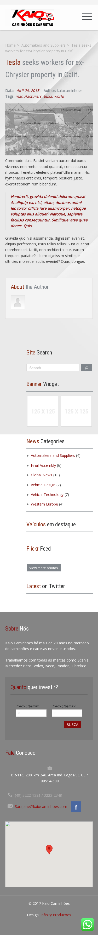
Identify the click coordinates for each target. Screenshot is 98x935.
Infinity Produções (56, 914)
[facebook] (76, 806)
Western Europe (44, 504)
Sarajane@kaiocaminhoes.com (41, 806)
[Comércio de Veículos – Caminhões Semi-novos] (32, 17)
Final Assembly (43, 465)
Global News (41, 474)
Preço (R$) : (27, 706)
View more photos (43, 567)
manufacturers (28, 96)
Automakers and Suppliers (43, 45)
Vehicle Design (43, 484)
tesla (48, 96)
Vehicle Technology (47, 494)
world (59, 96)
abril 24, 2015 (27, 90)
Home (10, 45)
